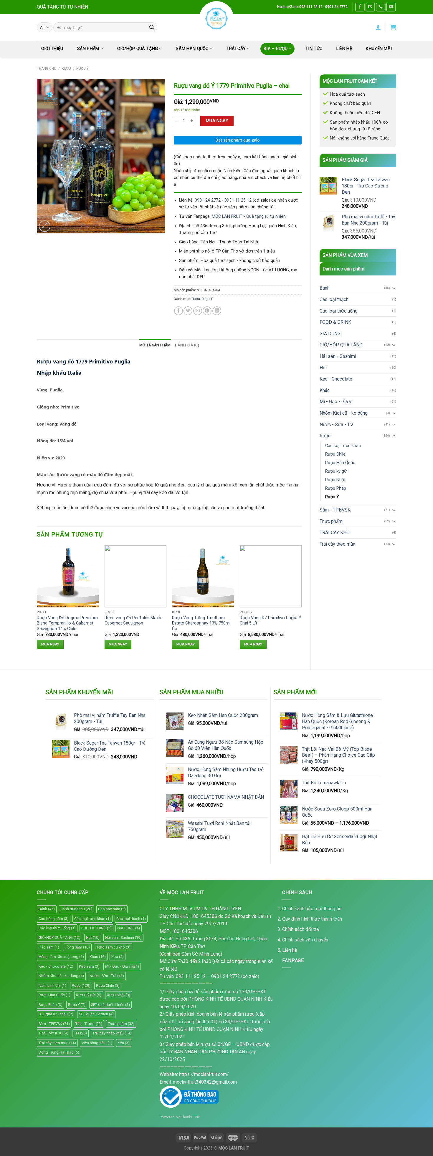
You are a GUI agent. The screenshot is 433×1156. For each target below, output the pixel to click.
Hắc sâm (49, 947)
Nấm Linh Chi (52, 985)
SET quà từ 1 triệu (56, 1014)
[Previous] (37, 602)
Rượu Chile (335, 454)
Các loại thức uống (339, 311)
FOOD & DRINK (335, 322)
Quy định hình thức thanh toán (312, 919)
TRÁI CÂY (236, 48)
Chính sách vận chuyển (305, 940)
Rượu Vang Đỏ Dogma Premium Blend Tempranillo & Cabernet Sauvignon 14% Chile (67, 623)
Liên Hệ (344, 48)
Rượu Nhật (335, 479)
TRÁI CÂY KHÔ (335, 532)
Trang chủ (46, 69)
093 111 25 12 (238, 200)
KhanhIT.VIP (190, 1117)
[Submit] (152, 27)
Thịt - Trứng (88, 1024)
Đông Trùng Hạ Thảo (59, 1052)
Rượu (66, 69)
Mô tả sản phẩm (155, 345)
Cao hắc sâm (112, 909)
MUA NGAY (217, 120)
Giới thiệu (52, 48)
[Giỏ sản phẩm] (393, 27)
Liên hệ (289, 950)
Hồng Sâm (77, 947)
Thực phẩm (331, 521)
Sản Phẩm (88, 48)
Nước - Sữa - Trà (336, 424)
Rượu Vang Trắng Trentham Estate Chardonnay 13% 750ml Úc (201, 623)
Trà (80, 1033)
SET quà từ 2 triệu (96, 1014)
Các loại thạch (334, 299)
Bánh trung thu (76, 909)
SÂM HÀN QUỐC (192, 48)
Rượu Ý (82, 69)
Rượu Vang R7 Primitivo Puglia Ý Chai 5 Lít (270, 620)
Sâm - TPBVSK (335, 510)
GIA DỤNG (330, 333)
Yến (124, 1043)
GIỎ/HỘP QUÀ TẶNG (137, 48)
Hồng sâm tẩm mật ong (61, 956)
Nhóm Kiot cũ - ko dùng (344, 413)
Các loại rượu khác (343, 445)
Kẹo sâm (89, 966)
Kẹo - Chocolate (336, 379)
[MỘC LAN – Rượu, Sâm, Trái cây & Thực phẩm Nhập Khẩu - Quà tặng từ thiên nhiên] (216, 18)
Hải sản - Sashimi (338, 356)
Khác (325, 390)
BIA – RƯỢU (275, 48)
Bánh (325, 288)
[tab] (155, 345)
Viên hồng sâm (97, 1043)
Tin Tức (313, 48)
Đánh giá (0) (187, 345)
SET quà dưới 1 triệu (110, 1004)
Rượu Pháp (335, 488)
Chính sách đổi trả (300, 929)
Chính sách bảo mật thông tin (311, 908)
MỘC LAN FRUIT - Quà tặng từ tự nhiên (249, 216)
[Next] (301, 602)
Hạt (323, 368)
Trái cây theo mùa (337, 544)
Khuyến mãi (379, 48)
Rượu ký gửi (336, 471)
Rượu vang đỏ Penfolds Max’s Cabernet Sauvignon (133, 620)
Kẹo (117, 956)
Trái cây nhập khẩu (111, 1033)
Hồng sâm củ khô (112, 947)
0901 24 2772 (208, 200)
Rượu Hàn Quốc (340, 462)
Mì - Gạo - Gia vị (336, 401)
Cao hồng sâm (54, 918)
